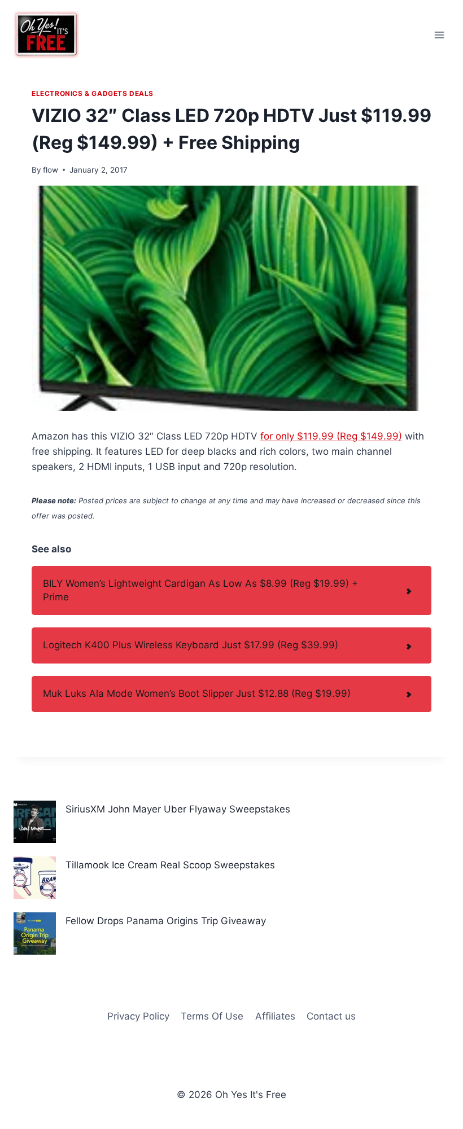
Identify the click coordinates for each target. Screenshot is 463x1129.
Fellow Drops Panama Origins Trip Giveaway (165, 920)
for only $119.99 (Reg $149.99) (331, 436)
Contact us (331, 1016)
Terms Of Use (212, 1016)
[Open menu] (439, 34)
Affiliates (275, 1016)
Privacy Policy (138, 1016)
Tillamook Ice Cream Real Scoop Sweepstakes (170, 865)
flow (50, 169)
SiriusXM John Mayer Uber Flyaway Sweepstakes (177, 809)
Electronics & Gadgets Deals (93, 93)
